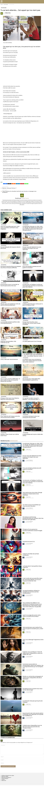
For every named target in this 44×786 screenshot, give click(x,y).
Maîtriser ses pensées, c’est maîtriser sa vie (8, 342)
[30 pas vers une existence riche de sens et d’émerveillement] (11, 295)
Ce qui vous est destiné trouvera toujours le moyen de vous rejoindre (32, 248)
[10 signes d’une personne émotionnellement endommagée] (11, 534)
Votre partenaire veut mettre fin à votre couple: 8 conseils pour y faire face (33, 629)
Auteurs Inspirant (5, 778)
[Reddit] (14, 183)
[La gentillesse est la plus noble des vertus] (33, 426)
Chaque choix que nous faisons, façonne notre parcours (10, 398)
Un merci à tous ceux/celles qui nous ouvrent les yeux (32, 505)
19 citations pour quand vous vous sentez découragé (32, 689)
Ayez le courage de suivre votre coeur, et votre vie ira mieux (32, 615)
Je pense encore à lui (29, 541)
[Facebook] (5, 183)
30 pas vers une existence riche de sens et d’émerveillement (10, 304)
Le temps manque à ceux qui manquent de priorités (31, 416)
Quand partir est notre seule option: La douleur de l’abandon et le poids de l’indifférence (33, 714)
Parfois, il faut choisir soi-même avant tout (10, 435)
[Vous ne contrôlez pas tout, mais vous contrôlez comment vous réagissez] (11, 218)
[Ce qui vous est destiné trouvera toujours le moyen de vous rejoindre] (33, 238)
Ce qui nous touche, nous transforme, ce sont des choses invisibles (31, 323)
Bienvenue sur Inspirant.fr (6, 777)
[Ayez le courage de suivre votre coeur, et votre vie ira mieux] (11, 620)
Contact (3, 779)
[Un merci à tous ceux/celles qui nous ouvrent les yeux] (11, 510)
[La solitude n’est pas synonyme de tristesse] (11, 706)
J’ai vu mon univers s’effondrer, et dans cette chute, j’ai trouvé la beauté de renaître (10, 380)
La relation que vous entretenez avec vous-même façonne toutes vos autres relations (32, 361)
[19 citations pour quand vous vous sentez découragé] (11, 694)
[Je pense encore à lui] (11, 547)
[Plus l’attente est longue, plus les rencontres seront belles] (11, 407)
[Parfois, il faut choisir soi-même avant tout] (11, 426)
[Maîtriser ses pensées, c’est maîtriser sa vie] (11, 333)
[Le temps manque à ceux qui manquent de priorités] (33, 407)
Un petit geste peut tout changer (32, 341)
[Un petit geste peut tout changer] (33, 333)
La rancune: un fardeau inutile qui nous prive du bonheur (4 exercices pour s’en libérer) (33, 286)
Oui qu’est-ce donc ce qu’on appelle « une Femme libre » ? (31, 398)
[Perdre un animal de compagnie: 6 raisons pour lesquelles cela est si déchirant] (11, 681)
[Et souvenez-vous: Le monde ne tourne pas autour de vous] (11, 276)
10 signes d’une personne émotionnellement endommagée (32, 530)
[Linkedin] (18, 183)
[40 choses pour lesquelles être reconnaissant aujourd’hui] (33, 370)
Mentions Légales (5, 776)
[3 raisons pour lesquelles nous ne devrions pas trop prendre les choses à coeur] (11, 730)
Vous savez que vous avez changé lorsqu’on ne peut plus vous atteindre (32, 494)
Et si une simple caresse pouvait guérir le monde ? (32, 267)
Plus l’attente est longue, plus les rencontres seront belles (10, 416)
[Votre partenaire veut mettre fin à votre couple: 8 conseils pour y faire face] (11, 632)
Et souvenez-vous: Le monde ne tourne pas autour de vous (10, 285)
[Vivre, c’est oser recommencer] (11, 351)
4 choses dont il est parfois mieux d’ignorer (32, 566)
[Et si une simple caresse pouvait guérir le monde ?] (33, 258)
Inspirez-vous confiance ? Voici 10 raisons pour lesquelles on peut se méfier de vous (32, 653)
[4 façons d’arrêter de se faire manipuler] (11, 559)
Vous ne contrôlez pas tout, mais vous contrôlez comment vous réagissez (10, 228)
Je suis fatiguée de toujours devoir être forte (11, 247)
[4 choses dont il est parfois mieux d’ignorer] (11, 571)
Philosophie (3, 224)
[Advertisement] (22, 76)
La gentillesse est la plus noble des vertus (33, 435)
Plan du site (4, 780)
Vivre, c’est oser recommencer (9, 359)
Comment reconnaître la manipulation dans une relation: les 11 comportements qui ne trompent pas (33, 666)
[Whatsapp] (26, 183)
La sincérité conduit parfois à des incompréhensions (10, 322)
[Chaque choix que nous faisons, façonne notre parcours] (11, 389)
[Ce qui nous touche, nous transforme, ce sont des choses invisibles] (33, 313)
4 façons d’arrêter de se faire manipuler (31, 554)
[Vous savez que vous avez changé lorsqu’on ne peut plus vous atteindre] (11, 498)
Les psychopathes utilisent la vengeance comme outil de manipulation (31, 592)
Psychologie (25, 224)
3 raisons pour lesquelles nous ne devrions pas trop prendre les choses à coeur (32, 727)
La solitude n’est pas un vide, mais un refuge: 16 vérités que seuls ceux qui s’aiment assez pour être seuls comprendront (33, 228)
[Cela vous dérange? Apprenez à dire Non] (11, 645)
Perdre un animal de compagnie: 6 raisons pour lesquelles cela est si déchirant (33, 678)
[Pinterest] (22, 183)
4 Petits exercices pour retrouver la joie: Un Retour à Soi (33, 304)
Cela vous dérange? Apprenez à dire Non (33, 640)
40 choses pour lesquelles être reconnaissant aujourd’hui (31, 379)
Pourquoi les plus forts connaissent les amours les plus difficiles (11, 267)
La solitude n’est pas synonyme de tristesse (33, 701)
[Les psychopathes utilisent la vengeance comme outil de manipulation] (11, 596)
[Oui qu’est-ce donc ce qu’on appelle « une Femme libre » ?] (33, 389)
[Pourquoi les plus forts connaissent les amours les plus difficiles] (11, 258)
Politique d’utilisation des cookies (8, 775)
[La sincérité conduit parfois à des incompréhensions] (11, 313)
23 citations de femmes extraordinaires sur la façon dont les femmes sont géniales (33, 518)
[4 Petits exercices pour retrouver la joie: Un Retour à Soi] (33, 295)
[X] (9, 183)
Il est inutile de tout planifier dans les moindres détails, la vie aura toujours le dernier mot (32, 579)
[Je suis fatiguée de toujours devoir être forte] (11, 238)
